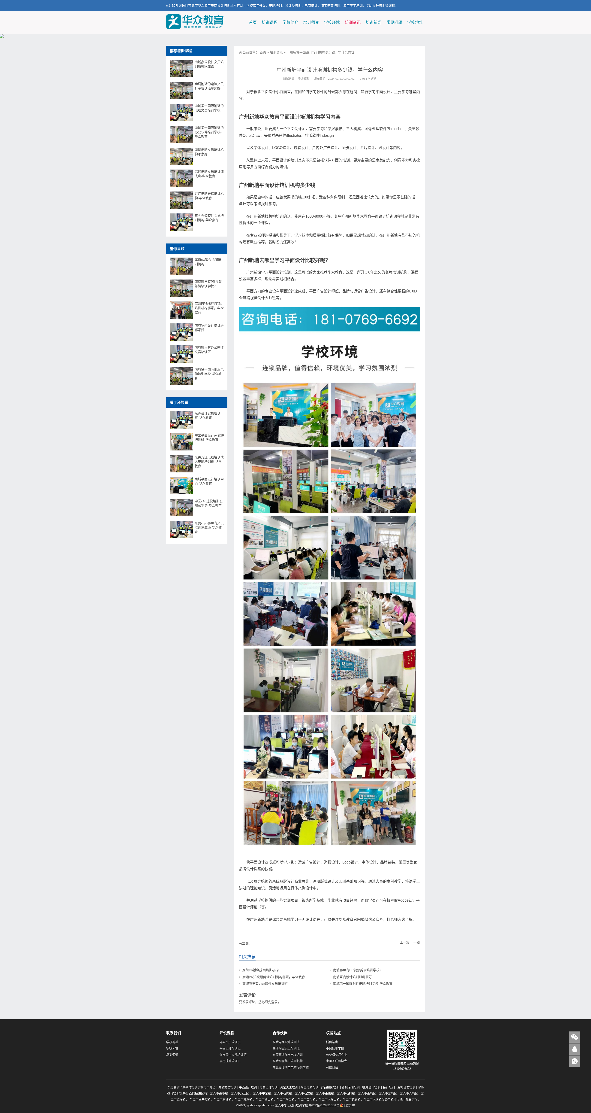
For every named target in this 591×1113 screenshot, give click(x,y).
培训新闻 (373, 22)
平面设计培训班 (230, 1048)
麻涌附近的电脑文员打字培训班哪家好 (209, 86)
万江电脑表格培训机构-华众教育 (209, 196)
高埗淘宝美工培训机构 (288, 1061)
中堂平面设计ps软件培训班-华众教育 (209, 437)
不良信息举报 (335, 1048)
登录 (274, 1002)
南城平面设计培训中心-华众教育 (209, 481)
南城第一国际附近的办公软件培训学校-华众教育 (209, 132)
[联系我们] (574, 1049)
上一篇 (405, 942)
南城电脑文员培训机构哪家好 (209, 152)
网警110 (349, 1105)
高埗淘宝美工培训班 (286, 1048)
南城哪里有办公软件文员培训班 (265, 983)
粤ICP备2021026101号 (324, 1105)
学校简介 (290, 22)
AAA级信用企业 (336, 1054)
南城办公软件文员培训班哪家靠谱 (209, 64)
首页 (253, 22)
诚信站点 (332, 1042)
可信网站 (332, 1067)
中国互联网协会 (336, 1061)
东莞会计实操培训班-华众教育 (207, 415)
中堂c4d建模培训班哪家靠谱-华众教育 (209, 503)
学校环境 (332, 22)
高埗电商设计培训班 (286, 1042)
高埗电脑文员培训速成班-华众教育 (209, 174)
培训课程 (269, 22)
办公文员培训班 (230, 1042)
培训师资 (311, 22)
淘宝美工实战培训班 (233, 1054)
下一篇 (415, 942)
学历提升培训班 (230, 1061)
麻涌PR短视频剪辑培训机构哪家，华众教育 (273, 977)
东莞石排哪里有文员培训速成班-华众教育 (209, 527)
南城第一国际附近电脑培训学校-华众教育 (362, 983)
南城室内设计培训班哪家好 (352, 977)
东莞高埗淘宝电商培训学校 (291, 1067)
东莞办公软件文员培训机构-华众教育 (209, 218)
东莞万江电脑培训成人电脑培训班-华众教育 (209, 461)
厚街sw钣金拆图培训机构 (260, 970)
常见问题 (394, 22)
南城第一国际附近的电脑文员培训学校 (209, 108)
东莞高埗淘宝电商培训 (288, 1054)
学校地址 (415, 22)
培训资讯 (353, 22)
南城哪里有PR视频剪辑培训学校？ (358, 970)
